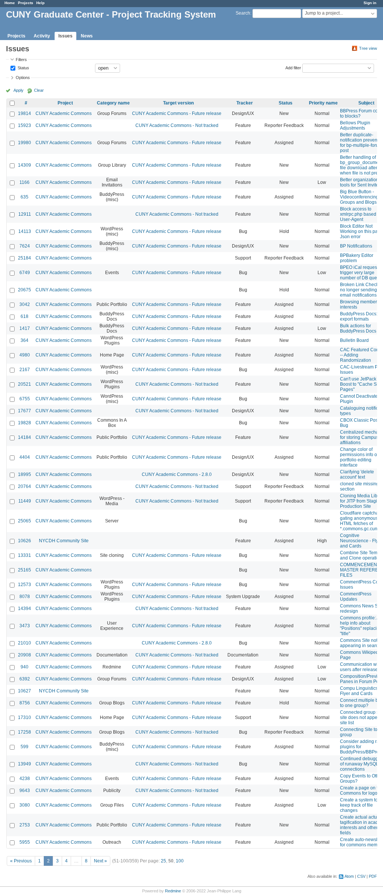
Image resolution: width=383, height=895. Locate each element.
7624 (24, 246)
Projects (25, 3)
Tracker (244, 103)
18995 (24, 474)
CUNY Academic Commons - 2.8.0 (177, 474)
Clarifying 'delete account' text (357, 474)
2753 (24, 825)
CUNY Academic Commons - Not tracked (176, 125)
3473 (24, 625)
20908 (24, 655)
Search (243, 13)
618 (24, 316)
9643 (24, 790)
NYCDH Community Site (64, 540)
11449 (24, 501)
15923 (24, 125)
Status (22, 67)
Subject (366, 103)
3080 (24, 805)
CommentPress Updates (355, 596)
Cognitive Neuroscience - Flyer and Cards (361, 541)
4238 (24, 778)
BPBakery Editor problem (356, 258)
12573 (24, 584)
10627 (24, 691)
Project (65, 103)
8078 (24, 596)
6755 (24, 398)
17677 (24, 410)
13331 (24, 555)
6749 (24, 272)
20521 (24, 384)
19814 (24, 113)
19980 (24, 142)
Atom (349, 876)
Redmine (173, 891)
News (87, 36)
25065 (24, 521)
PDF (373, 876)
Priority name (323, 103)
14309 (24, 165)
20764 (24, 486)
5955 (24, 842)
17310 (24, 717)
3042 (24, 304)
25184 (24, 258)
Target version (178, 103)
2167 (24, 369)
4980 (24, 355)
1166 (24, 182)
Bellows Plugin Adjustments (355, 125)
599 (24, 746)
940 (24, 667)
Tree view (368, 48)
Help (40, 3)
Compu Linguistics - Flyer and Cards (360, 691)
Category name (113, 103)
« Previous (21, 861)
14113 (24, 231)
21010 (24, 643)
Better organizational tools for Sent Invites (361, 182)
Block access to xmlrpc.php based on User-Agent (361, 214)
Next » (100, 861)
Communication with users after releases (361, 667)
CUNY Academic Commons (64, 113)
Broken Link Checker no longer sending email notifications (361, 290)
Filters (21, 59)
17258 (24, 732)
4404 (24, 457)
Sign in (370, 3)
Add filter (293, 67)
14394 (24, 608)
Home (9, 3)
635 (24, 197)
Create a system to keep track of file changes (359, 805)
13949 (24, 764)
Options (23, 77)
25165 (24, 570)
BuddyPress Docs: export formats (358, 316)
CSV (361, 876)
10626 (24, 540)
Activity (42, 36)
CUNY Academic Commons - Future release (176, 113)
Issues (65, 36)
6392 (24, 679)
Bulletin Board (354, 340)
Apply (18, 90)
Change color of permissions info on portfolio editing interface (360, 457)
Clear (39, 90)
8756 (24, 703)
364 (24, 340)
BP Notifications (356, 246)
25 (163, 861)
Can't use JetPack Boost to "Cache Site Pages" (361, 384)
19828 (24, 422)
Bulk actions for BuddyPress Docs (358, 328)
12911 (24, 214)
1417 (24, 328)
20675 (24, 289)
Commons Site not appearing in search (360, 643)
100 (180, 861)
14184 (24, 437)
